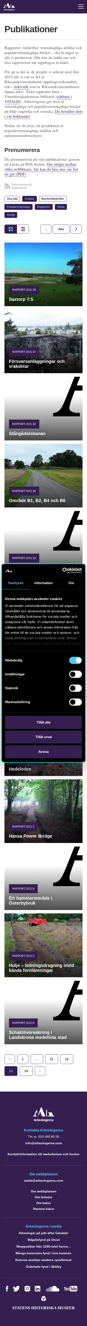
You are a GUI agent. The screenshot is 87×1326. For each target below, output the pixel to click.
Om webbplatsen (43, 1191)
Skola (60, 206)
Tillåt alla (43, 722)
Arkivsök (21, 86)
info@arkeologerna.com (43, 1143)
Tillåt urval (43, 737)
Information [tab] (43, 583)
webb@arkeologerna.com (43, 1180)
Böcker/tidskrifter (52, 198)
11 (51, 1059)
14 (26, 1071)
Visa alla (12, 198)
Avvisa (43, 752)
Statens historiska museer (43, 1308)
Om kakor (43, 1203)
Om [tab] (71, 583)
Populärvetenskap (18, 206)
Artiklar (29, 198)
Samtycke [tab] (15, 583)
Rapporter (43, 206)
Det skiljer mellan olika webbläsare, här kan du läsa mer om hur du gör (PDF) (41, 169)
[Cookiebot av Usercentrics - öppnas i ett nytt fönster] (62, 570)
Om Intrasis (43, 1197)
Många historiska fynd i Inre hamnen (43, 1253)
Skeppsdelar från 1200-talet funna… (43, 1246)
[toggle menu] (81, 6)
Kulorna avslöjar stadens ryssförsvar (43, 1259)
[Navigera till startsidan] (43, 1120)
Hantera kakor (43, 1208)
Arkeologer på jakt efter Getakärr (43, 1233)
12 (66, 1059)
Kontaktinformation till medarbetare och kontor (43, 1154)
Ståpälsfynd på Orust (43, 1239)
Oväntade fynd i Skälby (43, 1266)
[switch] (75, 674)
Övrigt (11, 215)
